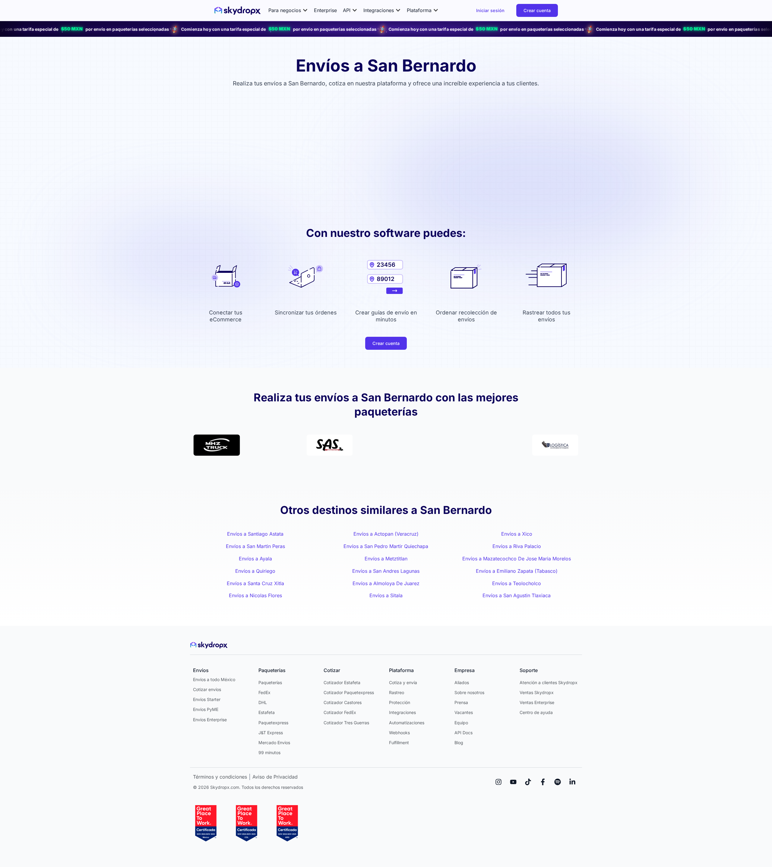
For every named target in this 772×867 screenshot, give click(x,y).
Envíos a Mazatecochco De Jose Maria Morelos (516, 559)
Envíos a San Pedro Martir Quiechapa (385, 546)
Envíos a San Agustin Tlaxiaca (516, 595)
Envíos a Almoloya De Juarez (386, 583)
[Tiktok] (528, 782)
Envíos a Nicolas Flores (255, 595)
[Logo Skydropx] (237, 10)
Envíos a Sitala (386, 595)
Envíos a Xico (516, 534)
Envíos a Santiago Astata (255, 534)
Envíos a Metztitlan (386, 559)
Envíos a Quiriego (255, 571)
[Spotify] (557, 782)
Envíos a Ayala (255, 559)
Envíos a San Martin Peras (255, 546)
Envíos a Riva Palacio (516, 546)
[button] (288, 10)
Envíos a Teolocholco (516, 583)
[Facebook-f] (542, 782)
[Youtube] (513, 782)
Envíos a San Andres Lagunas (385, 571)
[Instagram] (498, 782)
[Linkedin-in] (572, 782)
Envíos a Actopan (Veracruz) (386, 534)
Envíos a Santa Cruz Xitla (255, 583)
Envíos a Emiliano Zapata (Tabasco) (517, 571)
